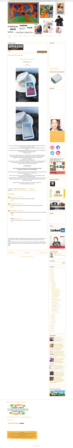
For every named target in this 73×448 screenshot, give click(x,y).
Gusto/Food (20, 35)
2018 (52, 280)
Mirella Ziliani (13, 210)
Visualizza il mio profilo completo (60, 255)
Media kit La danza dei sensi (54, 68)
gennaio (53, 322)
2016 (52, 325)
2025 (52, 270)
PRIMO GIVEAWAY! (57, 337)
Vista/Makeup (15, 35)
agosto (53, 287)
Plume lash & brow (54, 310)
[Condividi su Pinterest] (12, 188)
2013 (52, 330)
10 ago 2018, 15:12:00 (18, 218)
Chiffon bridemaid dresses (55, 288)
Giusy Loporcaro (58, 253)
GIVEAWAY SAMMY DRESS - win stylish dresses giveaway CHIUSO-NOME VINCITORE (59, 352)
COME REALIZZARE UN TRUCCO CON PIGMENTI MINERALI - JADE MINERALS (59, 344)
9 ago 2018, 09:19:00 (19, 197)
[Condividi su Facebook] (11, 188)
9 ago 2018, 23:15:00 (19, 210)
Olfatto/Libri (34, 35)
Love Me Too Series (55, 297)
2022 (52, 274)
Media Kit (9, 37)
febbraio (53, 321)
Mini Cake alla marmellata (56, 311)
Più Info (60, 0)
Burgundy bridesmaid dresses (56, 290)
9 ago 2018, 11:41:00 (19, 203)
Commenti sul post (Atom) (28, 256)
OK (64, 0)
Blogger (38, 445)
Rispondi (12, 200)
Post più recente (11, 252)
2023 (52, 273)
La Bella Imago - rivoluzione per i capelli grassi (57, 306)
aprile (53, 318)
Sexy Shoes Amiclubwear (55, 303)
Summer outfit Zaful (55, 296)
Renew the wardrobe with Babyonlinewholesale (55, 292)
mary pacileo (13, 197)
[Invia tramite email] (8, 188)
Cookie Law (59, 35)
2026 (52, 268)
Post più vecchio (42, 252)
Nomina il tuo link (10, 419)
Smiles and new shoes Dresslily (56, 299)
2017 (52, 324)
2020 (52, 277)
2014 (52, 328)
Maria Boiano (13, 203)
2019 (52, 279)
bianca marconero (14, 190)
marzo (53, 319)
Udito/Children (26, 35)
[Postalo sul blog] (9, 188)
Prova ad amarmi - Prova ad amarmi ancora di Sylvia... (56, 295)
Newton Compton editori (22, 190)
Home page (9, 35)
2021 (52, 276)
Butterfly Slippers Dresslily (56, 300)
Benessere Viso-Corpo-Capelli (48, 35)
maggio (53, 316)
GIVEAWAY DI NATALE (58, 377)
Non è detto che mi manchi (27, 59)
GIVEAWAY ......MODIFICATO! (59, 358)
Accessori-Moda (40, 35)
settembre (53, 286)
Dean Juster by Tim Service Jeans (59, 371)
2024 (52, 271)
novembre (53, 283)
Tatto (30, 35)
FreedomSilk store (54, 302)
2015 (52, 327)
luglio (53, 313)
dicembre (53, 281)
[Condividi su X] (10, 188)
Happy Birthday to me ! (55, 308)
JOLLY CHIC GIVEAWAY (58, 365)
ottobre (53, 284)
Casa (55, 35)
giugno (53, 315)
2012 (52, 331)
